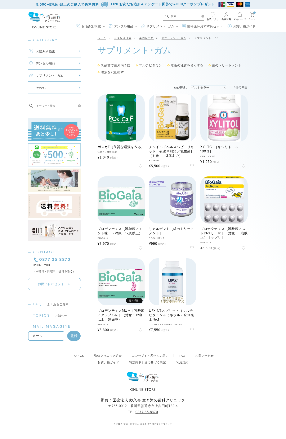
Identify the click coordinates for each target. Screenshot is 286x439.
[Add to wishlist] (140, 166)
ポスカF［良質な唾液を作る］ (121, 147)
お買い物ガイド (108, 362)
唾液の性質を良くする (187, 65)
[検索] (202, 16)
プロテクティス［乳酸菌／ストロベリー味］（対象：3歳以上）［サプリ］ (223, 233)
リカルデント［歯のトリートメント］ (171, 231)
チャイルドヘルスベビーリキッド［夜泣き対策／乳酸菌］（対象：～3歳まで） (171, 152)
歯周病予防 (146, 38)
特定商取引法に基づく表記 (147, 362)
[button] (90, 26)
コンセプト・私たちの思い (150, 355)
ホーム (102, 38)
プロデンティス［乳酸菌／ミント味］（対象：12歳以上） (120, 231)
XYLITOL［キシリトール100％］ (219, 149)
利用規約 (182, 362)
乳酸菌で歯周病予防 (115, 65)
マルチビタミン (150, 65)
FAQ (51, 304)
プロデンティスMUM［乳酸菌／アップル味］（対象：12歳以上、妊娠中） (121, 315)
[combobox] (185, 16)
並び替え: (180, 87)
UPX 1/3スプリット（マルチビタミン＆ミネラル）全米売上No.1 (171, 315)
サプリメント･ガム (174, 38)
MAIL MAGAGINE (52, 327)
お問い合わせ (204, 355)
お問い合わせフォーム (54, 284)
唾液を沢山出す (112, 72)
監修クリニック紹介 (108, 355)
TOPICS (50, 315)
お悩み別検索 (122, 38)
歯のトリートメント (226, 65)
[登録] (74, 336)
